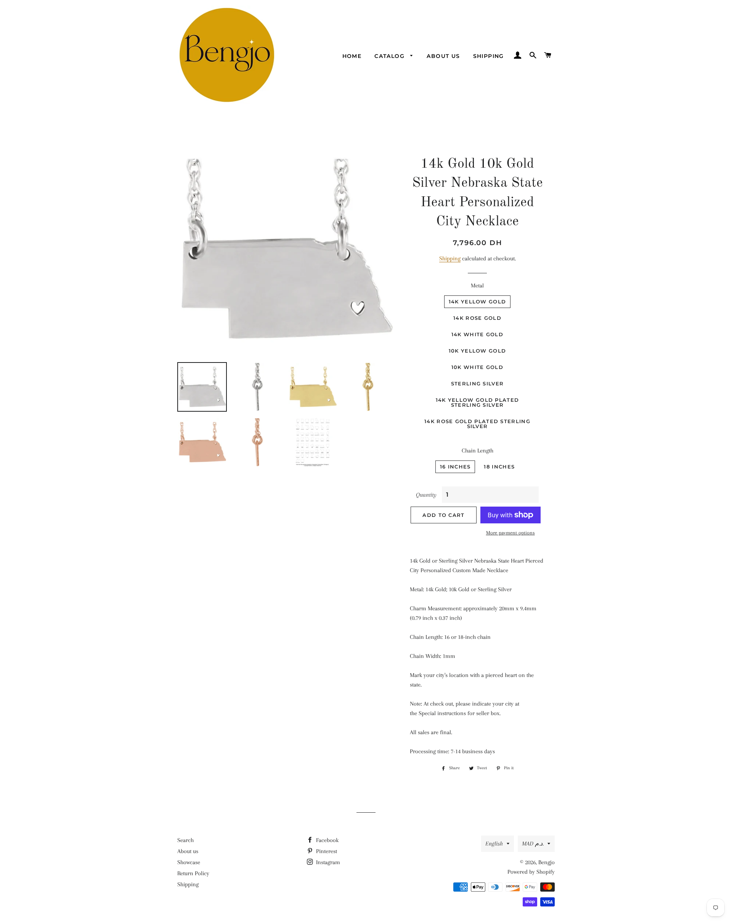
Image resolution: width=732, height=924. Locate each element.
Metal (477, 285)
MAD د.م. (533, 843)
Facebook (327, 840)
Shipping (488, 56)
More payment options (510, 533)
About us (443, 56)
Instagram (327, 862)
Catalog (390, 56)
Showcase (188, 862)
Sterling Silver (477, 383)
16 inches (455, 467)
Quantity (426, 494)
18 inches (499, 467)
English (494, 843)
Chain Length (477, 450)
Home (352, 56)
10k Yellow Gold (477, 351)
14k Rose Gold (477, 318)
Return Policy (193, 873)
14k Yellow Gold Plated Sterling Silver (477, 402)
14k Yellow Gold (477, 301)
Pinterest (326, 851)
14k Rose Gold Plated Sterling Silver (477, 423)
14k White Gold (477, 334)
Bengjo (546, 862)
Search (185, 840)
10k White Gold (477, 367)
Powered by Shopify (531, 871)
